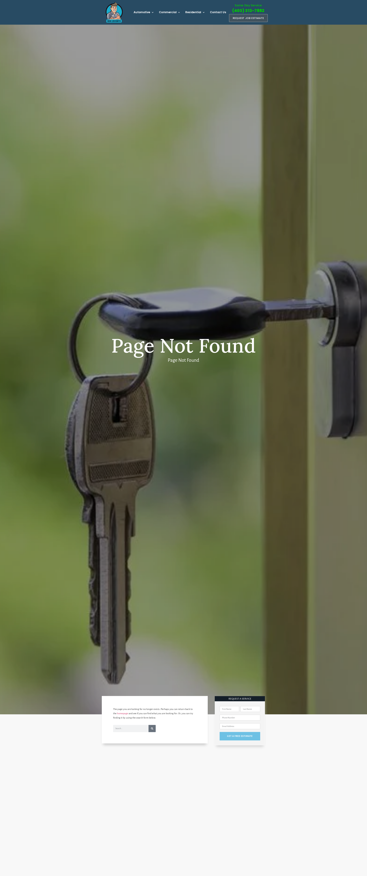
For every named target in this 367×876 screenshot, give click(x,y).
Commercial (168, 12)
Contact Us (218, 12)
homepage (122, 713)
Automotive (142, 12)
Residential (193, 12)
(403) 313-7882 (248, 10)
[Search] (152, 728)
